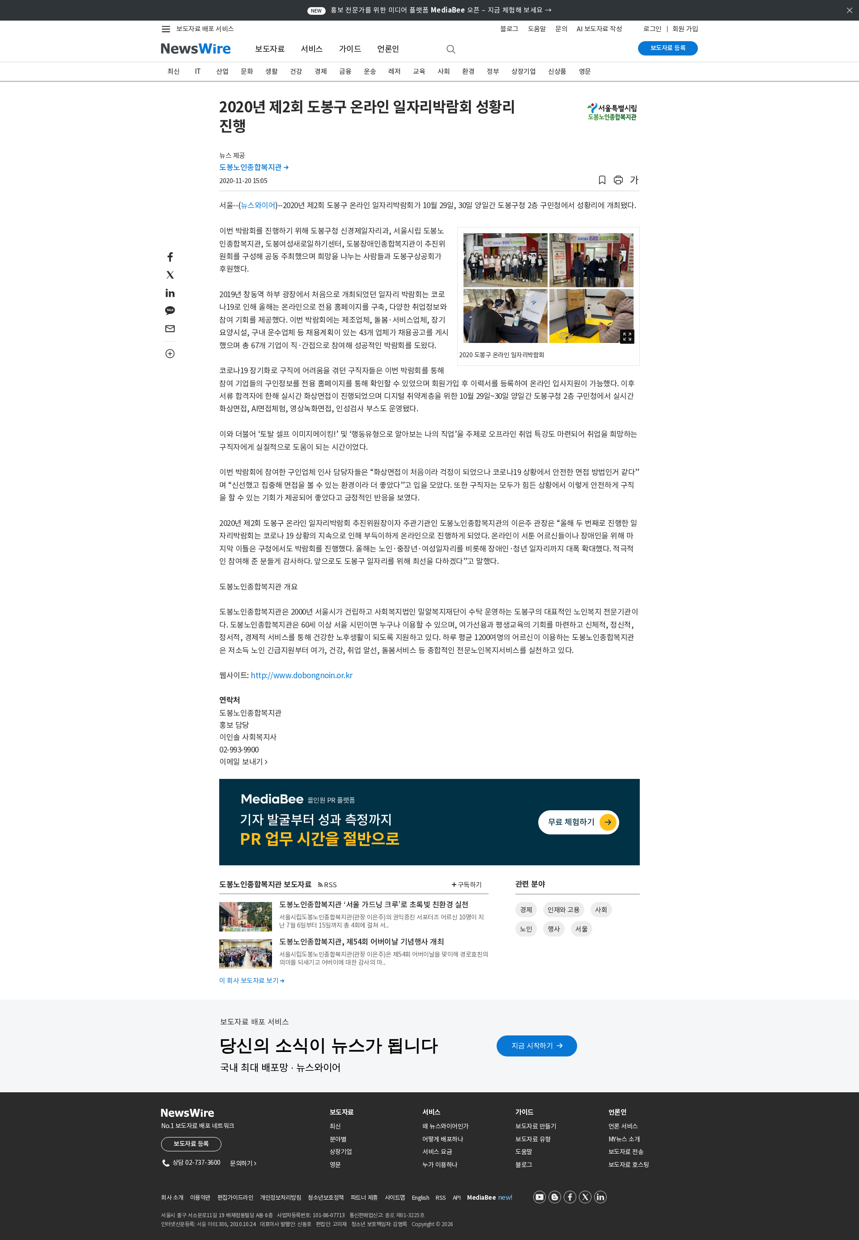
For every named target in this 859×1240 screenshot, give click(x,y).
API (457, 1198)
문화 (247, 71)
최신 (173, 71)
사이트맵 (395, 1198)
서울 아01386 (212, 1224)
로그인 (652, 29)
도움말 (537, 29)
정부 (493, 71)
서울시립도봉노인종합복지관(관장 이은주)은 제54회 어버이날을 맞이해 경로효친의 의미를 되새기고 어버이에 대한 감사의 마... (383, 958)
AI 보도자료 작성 (599, 29)
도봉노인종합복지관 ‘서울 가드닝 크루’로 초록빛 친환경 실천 (374, 905)
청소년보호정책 (326, 1198)
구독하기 (470, 885)
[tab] (372, 1112)
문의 (561, 29)
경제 (321, 71)
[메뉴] (167, 29)
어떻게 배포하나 (442, 1139)
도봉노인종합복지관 (254, 167)
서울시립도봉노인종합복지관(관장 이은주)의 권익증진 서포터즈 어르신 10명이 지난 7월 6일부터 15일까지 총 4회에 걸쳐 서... (381, 921)
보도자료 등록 (668, 48)
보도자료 (270, 49)
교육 (419, 71)
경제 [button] (526, 910)
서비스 (312, 49)
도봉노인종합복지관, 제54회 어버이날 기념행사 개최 (361, 942)
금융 (345, 71)
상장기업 (523, 71)
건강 (296, 71)
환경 (468, 71)
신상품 (557, 71)
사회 (444, 71)
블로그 (509, 29)
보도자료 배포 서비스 (205, 29)
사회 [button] (601, 910)
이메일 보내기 (243, 762)
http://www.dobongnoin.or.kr (302, 675)
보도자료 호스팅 (628, 1165)
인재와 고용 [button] (563, 910)
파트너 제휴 (364, 1198)
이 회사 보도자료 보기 (251, 980)
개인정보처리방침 (280, 1198)
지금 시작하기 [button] (532, 1045)
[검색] (451, 50)
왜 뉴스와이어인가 (445, 1126)
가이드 (350, 49)
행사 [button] (554, 929)
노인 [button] (526, 929)
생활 (271, 71)
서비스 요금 (437, 1152)
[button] (602, 180)
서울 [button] (581, 929)
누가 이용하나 (440, 1165)
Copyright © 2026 (432, 1224)
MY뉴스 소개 (624, 1139)
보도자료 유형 (533, 1139)
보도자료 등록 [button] (191, 1144)
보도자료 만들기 (535, 1126)
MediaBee (481, 1198)
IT (198, 71)
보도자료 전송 (626, 1152)
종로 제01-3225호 (404, 1215)
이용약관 (200, 1198)
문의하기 (243, 1163)
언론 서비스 (623, 1126)
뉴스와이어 (258, 205)
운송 (370, 71)
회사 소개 (172, 1198)
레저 (394, 71)
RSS (330, 885)
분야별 (338, 1139)
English (421, 1198)
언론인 (388, 49)
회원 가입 (685, 29)
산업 (222, 71)
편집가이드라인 (235, 1198)
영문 (585, 71)
